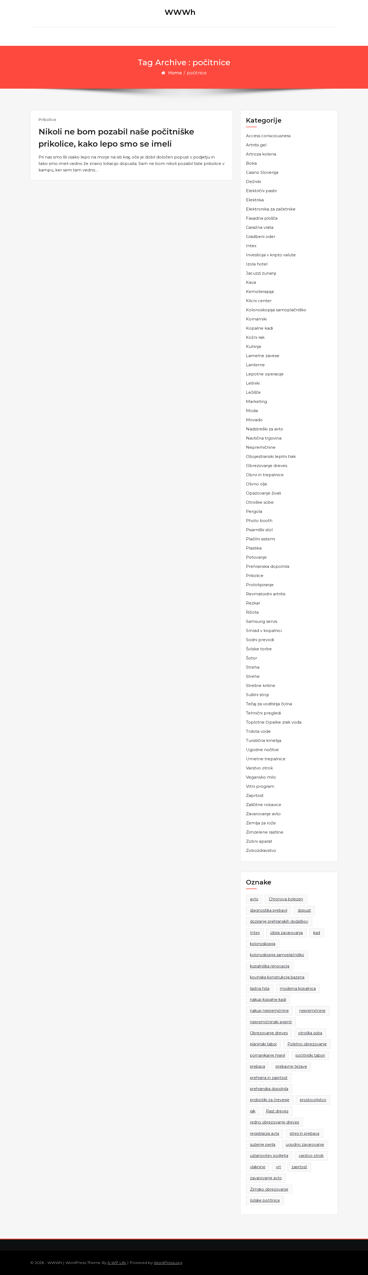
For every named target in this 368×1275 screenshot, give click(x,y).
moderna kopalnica (298, 988)
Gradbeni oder (260, 236)
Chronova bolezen (286, 899)
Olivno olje (256, 483)
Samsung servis (261, 621)
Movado (254, 419)
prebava (257, 1066)
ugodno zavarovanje (305, 1144)
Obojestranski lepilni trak (271, 456)
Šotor (251, 658)
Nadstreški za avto (264, 428)
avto (254, 899)
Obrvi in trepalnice (265, 474)
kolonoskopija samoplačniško (277, 954)
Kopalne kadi (259, 328)
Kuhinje (253, 346)
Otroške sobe (260, 502)
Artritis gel (256, 144)
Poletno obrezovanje (307, 1044)
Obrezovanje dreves (266, 465)
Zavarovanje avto (263, 813)
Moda (252, 410)
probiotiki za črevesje (269, 1099)
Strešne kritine (260, 685)
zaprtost (299, 1167)
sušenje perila (262, 1144)
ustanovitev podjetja (269, 1155)
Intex (251, 245)
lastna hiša (259, 988)
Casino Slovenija (262, 172)
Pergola (254, 511)
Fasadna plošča (261, 218)
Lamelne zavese (262, 355)
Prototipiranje (260, 584)
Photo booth (259, 520)
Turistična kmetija (263, 740)
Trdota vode (258, 731)
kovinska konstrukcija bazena (277, 977)
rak (252, 1111)
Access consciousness (268, 135)
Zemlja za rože (261, 822)
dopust (304, 910)
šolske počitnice (265, 1200)
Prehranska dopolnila (267, 566)
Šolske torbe (259, 648)
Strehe (253, 676)
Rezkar (253, 603)
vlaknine (257, 1167)
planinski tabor (263, 1044)
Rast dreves (277, 1111)
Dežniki (253, 181)
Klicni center (259, 300)
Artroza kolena (261, 154)
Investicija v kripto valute (271, 254)
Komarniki (256, 319)
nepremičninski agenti (271, 1022)
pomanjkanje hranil (267, 1055)
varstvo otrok (311, 1155)
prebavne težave (291, 1066)
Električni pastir (261, 190)
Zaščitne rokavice (263, 804)
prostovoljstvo (313, 1099)
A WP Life (116, 1262)
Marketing (256, 401)
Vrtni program (260, 786)
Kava (251, 282)
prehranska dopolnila (269, 1088)
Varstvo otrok (259, 767)
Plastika (254, 548)
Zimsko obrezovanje (269, 1189)
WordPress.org (168, 1262)
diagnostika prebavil (268, 910)
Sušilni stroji (257, 694)
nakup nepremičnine (269, 1010)
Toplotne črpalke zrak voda (273, 722)
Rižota (252, 612)
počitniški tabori (310, 1055)
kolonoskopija (262, 943)
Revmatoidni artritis (265, 593)
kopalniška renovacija (269, 966)
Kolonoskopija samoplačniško (276, 309)
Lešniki (253, 383)
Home (175, 72)
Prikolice (47, 119)
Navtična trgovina (264, 438)
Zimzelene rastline (264, 832)
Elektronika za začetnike (271, 209)
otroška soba (310, 1033)
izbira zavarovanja (286, 932)
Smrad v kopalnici (264, 630)
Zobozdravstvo (261, 850)
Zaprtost (254, 795)
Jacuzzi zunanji (261, 273)
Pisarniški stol (259, 529)
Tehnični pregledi (263, 713)
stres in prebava (304, 1133)
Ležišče (253, 392)
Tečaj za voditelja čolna (269, 703)
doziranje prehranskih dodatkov (279, 921)
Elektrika (255, 199)
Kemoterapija (260, 291)
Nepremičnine (261, 447)
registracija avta (264, 1133)
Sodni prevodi (260, 639)
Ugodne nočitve (262, 749)
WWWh (180, 12)
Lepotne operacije (265, 373)
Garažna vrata (259, 227)
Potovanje (256, 557)
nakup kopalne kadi (268, 999)
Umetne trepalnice (266, 758)
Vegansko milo (261, 777)
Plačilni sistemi (260, 538)
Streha (252, 667)
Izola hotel (257, 264)
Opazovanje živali (263, 493)
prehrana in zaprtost (268, 1077)
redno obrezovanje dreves (274, 1122)
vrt (278, 1167)
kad (316, 932)
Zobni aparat (259, 841)
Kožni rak (255, 337)
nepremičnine (312, 1010)
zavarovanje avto (266, 1178)
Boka (251, 163)
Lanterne (255, 364)
